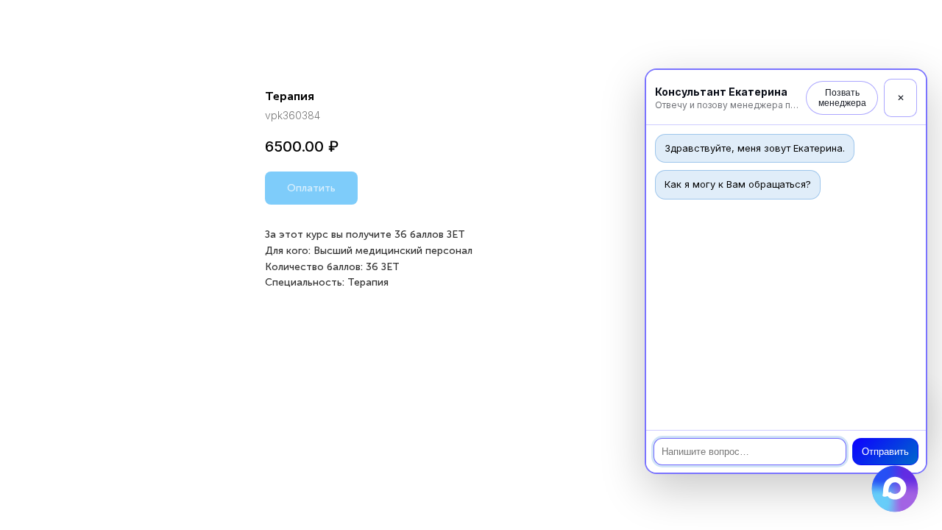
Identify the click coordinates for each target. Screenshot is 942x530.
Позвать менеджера (842, 98)
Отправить (885, 451)
